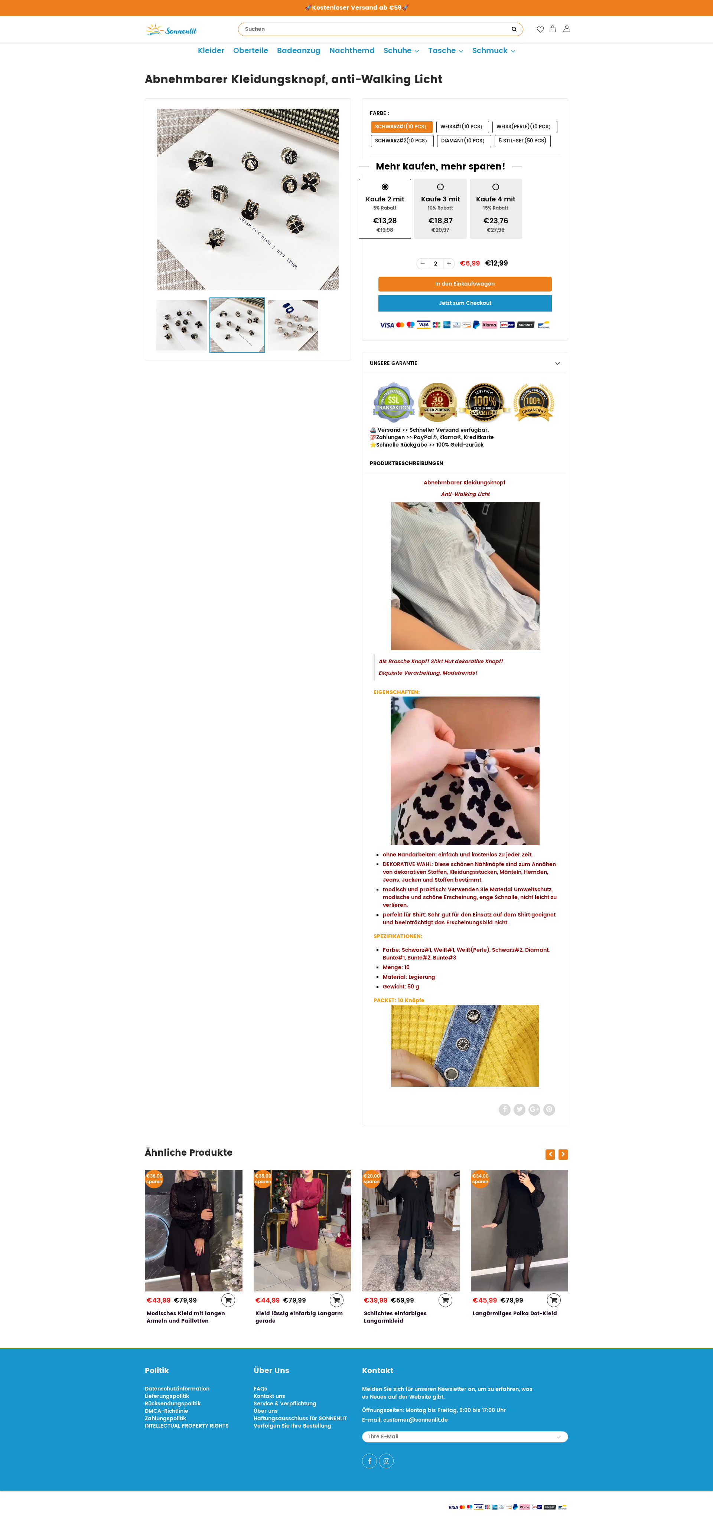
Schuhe (397, 51)
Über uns (266, 1411)
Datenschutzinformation (177, 1389)
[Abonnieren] (558, 1437)
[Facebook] (369, 1461)
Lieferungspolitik (167, 1396)
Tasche (442, 51)
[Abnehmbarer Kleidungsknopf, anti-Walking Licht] (247, 199)
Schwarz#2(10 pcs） (402, 141)
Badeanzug (298, 51)
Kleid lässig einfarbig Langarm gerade (190, 1317)
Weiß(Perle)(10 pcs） (525, 127)
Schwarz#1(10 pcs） (402, 127)
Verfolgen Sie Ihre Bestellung (292, 1426)
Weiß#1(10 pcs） (462, 127)
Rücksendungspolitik (173, 1403)
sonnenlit (214, 1506)
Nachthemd (352, 51)
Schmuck (490, 51)
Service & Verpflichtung (285, 1403)
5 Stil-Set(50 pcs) (523, 141)
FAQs (260, 1389)
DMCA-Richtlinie (166, 1411)
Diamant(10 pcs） (464, 141)
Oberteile (250, 51)
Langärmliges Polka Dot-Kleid (406, 1313)
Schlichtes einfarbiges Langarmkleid (286, 1317)
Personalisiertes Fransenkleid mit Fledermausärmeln (514, 1317)
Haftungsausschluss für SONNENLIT (300, 1418)
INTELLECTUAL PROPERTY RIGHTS (187, 1426)
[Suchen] (514, 29)
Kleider (211, 51)
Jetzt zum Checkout (465, 303)
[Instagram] (386, 1461)
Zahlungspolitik (165, 1418)
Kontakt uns (269, 1396)
